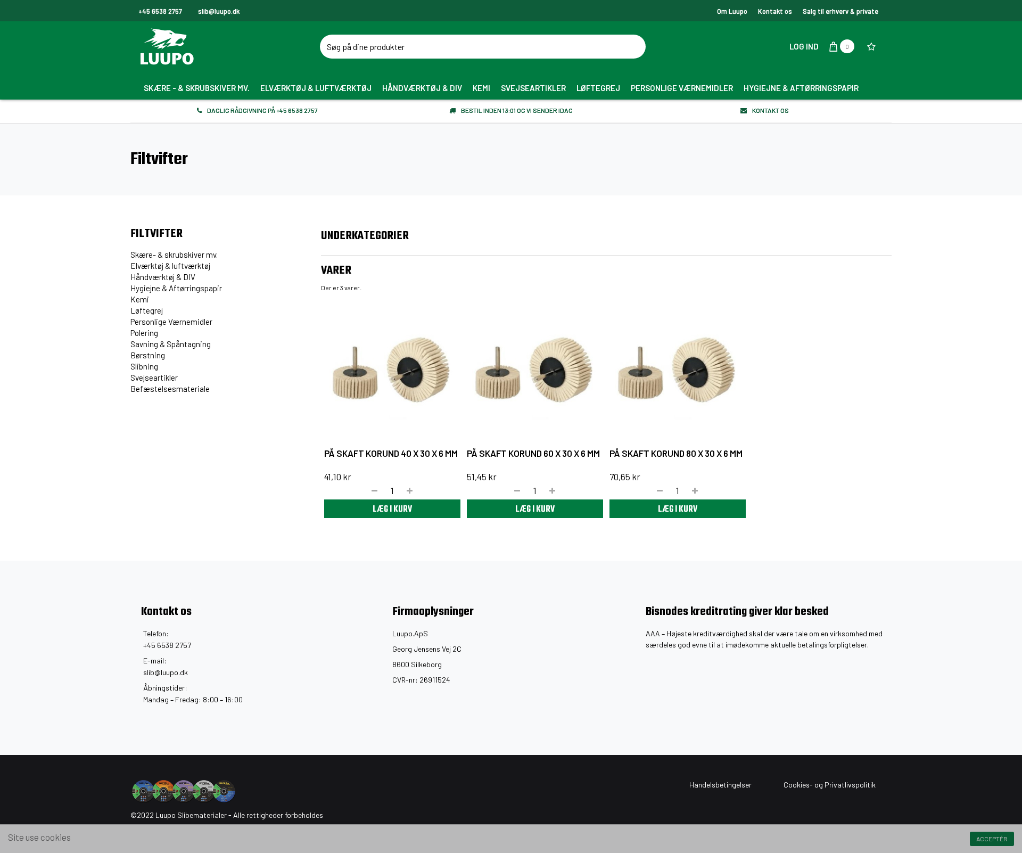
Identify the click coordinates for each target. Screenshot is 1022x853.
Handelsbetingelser (720, 784)
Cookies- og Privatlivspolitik (830, 784)
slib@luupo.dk (165, 672)
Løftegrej (146, 310)
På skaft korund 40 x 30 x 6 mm (391, 453)
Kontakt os (775, 11)
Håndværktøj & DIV (162, 277)
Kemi (139, 299)
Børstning (147, 355)
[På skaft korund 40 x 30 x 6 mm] (392, 371)
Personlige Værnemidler (171, 321)
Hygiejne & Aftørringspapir (176, 288)
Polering (144, 333)
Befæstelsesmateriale (170, 388)
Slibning (144, 366)
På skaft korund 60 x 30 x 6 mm (533, 453)
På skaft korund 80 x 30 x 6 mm (676, 453)
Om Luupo (732, 11)
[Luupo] (231, 46)
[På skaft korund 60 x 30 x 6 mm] (535, 371)
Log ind (803, 46)
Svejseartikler (154, 377)
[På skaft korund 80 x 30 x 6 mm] (677, 371)
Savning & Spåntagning (170, 344)
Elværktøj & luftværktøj (170, 265)
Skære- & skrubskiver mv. (174, 254)
